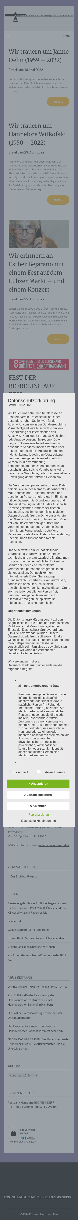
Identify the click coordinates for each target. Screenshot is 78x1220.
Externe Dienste (53, 772)
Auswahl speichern (38, 794)
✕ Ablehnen (38, 805)
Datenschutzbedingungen (38, 820)
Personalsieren (38, 814)
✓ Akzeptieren (38, 783)
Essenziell (20, 772)
